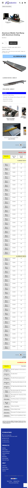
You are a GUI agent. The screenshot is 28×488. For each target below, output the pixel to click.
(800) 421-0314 (6, 438)
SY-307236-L (6, 343)
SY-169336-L (6, 280)
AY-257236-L (6, 228)
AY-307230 (6, 240)
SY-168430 (6, 264)
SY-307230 (6, 335)
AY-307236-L (6, 249)
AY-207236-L (6, 203)
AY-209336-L (6, 211)
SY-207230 (6, 284)
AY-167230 (6, 165)
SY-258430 (6, 314)
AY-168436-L (6, 182)
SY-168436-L (6, 276)
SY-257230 (6, 310)
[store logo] (11, 2)
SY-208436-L (6, 301)
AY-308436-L (6, 253)
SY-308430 (6, 339)
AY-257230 (6, 215)
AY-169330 (6, 173)
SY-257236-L (6, 322)
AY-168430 (6, 169)
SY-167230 (6, 259)
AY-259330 (6, 224)
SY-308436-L (6, 347)
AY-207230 (6, 190)
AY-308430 (6, 245)
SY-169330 (6, 268)
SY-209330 (6, 293)
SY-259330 (6, 318)
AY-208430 (6, 194)
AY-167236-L (6, 177)
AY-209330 (6, 198)
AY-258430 (6, 219)
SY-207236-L (6, 297)
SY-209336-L (6, 306)
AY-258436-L (6, 232)
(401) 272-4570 (6, 440)
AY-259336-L (6, 236)
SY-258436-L (6, 326)
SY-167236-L (6, 272)
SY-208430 (6, 289)
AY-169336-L (6, 186)
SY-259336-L (6, 331)
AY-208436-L (6, 207)
